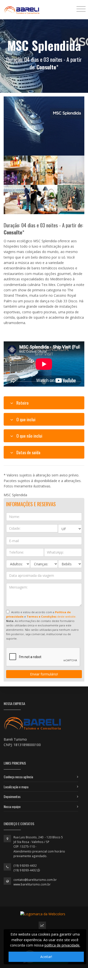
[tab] (44, 402)
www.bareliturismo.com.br (32, 884)
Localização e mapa (16, 786)
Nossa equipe (12, 806)
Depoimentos (12, 796)
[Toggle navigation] (81, 8)
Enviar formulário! (44, 674)
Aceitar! (46, 956)
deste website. (51, 616)
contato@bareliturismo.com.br (35, 880)
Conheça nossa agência (18, 776)
